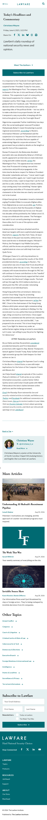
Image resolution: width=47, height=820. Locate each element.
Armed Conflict (8, 621)
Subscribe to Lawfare (23, 73)
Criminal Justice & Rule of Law (14, 638)
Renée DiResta (19, 596)
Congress (6, 627)
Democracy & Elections (11, 650)
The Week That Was (11, 552)
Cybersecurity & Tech (11, 644)
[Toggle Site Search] (43, 3)
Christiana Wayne (11, 25)
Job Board (6, 779)
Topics (4, 764)
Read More (21, 448)
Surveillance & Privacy (11, 678)
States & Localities (10, 673)
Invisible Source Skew (13, 591)
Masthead (6, 799)
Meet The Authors (22, 65)
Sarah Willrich (8, 557)
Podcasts (6, 769)
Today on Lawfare (26, 715)
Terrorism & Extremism (12, 684)
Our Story (6, 794)
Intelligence (7, 667)
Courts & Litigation (10, 632)
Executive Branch (9, 655)
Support (5, 784)
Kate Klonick (7, 596)
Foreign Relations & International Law (17, 661)
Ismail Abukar (7, 512)
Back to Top (6, 431)
